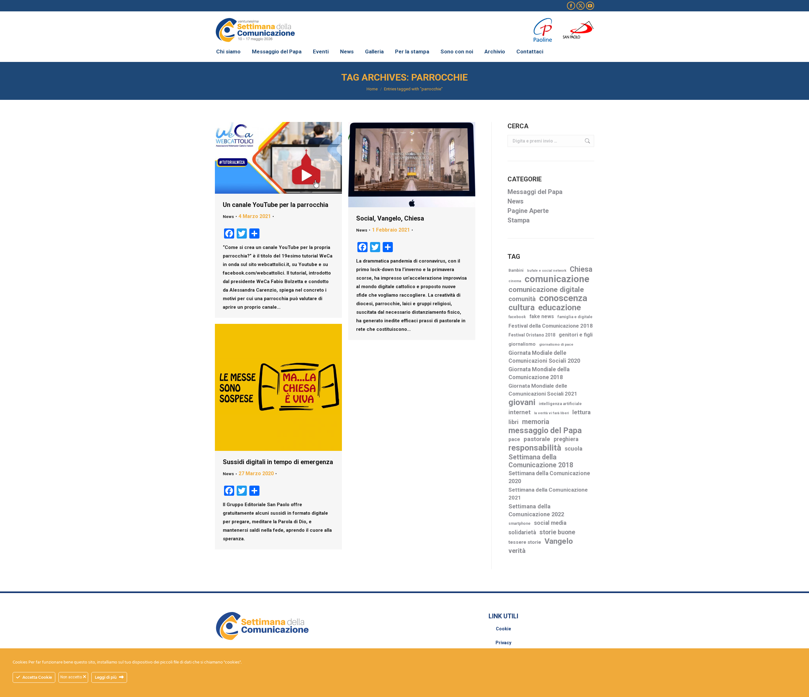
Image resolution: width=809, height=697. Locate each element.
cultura (521, 308)
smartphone (519, 523)
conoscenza (563, 298)
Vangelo (558, 541)
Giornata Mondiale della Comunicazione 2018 (538, 373)
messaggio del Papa (545, 430)
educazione (559, 308)
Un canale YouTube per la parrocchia (275, 205)
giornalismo (522, 344)
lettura (581, 412)
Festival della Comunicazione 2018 (550, 326)
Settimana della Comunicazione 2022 (536, 510)
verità (517, 551)
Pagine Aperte (528, 211)
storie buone (557, 532)
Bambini (516, 270)
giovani (521, 402)
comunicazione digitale (546, 290)
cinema (514, 281)
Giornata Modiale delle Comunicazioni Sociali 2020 (544, 357)
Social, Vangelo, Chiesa (390, 218)
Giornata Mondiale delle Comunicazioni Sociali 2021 (542, 390)
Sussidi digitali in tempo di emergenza (278, 462)
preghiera (566, 439)
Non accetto (71, 677)
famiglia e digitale (575, 316)
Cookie (503, 628)
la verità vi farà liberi (551, 413)
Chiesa (581, 269)
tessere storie (524, 542)
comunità (522, 299)
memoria (535, 422)
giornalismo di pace (556, 344)
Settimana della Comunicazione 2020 (549, 477)
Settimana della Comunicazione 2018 (540, 461)
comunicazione (557, 279)
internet (519, 412)
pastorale (537, 439)
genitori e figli (576, 335)
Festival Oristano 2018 (531, 334)
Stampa (519, 220)
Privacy (503, 642)
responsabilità (534, 448)
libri (513, 422)
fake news (541, 316)
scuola (573, 448)
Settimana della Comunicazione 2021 (548, 494)
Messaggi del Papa (535, 192)
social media (550, 523)
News (228, 216)
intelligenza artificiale (560, 403)
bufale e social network (546, 271)
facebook (517, 317)
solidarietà (522, 532)
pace (514, 439)
